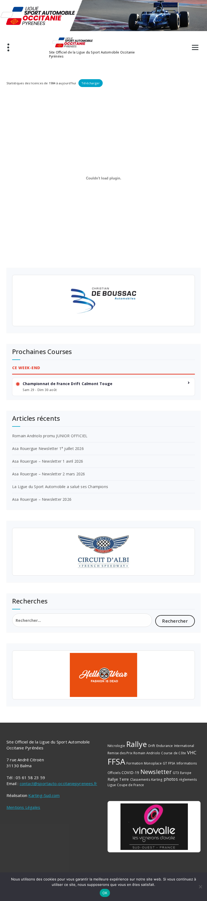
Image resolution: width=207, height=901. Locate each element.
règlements (188, 779)
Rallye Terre (118, 779)
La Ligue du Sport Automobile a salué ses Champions (60, 486)
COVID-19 (130, 772)
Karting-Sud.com (44, 795)
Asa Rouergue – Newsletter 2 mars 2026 (48, 473)
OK (105, 893)
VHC (191, 752)
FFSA (116, 761)
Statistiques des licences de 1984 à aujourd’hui (41, 83)
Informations (187, 763)
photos (171, 779)
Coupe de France (130, 785)
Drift (151, 745)
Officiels (114, 772)
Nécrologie (116, 745)
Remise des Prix (120, 753)
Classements (140, 779)
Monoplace (153, 763)
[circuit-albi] (103, 551)
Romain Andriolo (146, 753)
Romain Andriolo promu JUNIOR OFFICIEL (49, 435)
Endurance (164, 745)
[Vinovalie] (154, 826)
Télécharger (90, 83)
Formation (134, 763)
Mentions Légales (23, 807)
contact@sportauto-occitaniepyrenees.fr (58, 783)
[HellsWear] (103, 675)
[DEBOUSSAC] (103, 300)
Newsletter (156, 771)
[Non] (200, 886)
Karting (156, 779)
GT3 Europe (182, 772)
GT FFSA (169, 763)
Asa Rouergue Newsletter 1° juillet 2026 (48, 448)
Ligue (112, 785)
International (184, 745)
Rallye (136, 744)
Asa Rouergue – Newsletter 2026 (41, 499)
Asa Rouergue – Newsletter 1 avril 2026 (47, 461)
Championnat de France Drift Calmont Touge (67, 383)
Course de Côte (173, 753)
